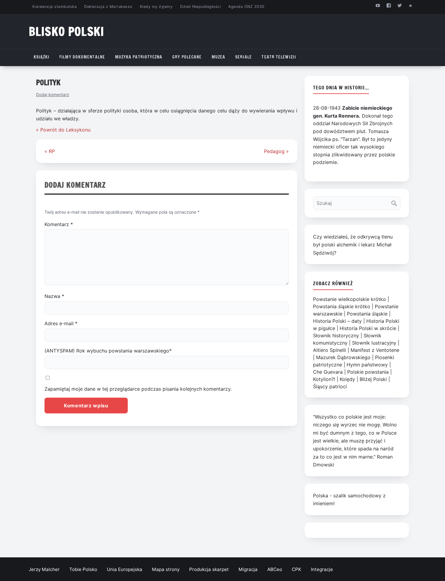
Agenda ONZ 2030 (246, 6)
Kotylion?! (324, 379)
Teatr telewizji (279, 57)
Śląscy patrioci (330, 386)
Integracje (322, 569)
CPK (296, 569)
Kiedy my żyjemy (156, 6)
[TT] (399, 5)
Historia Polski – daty (337, 321)
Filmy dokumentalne (82, 57)
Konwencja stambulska (54, 6)
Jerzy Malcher (44, 569)
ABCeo (274, 569)
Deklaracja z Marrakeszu (108, 6)
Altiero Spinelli (329, 350)
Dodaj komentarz (52, 94)
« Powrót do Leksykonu (63, 130)
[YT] (377, 5)
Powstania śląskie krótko (341, 306)
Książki (42, 57)
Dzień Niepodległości (200, 6)
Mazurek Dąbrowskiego (343, 357)
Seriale (243, 57)
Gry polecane (187, 57)
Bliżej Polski (373, 379)
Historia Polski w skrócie (368, 328)
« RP (49, 151)
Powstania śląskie (367, 314)
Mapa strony (166, 569)
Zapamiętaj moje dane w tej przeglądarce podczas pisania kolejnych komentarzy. (138, 389)
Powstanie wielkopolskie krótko (349, 299)
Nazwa (54, 296)
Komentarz (58, 224)
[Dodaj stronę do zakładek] (410, 5)
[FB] (388, 5)
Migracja (248, 569)
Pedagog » (276, 151)
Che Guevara (328, 372)
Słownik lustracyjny (374, 343)
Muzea (219, 57)
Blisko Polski (66, 31)
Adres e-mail (60, 323)
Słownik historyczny (336, 335)
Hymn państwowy (367, 365)
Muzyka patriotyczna (139, 57)
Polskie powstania (368, 372)
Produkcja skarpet (209, 569)
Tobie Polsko (83, 569)
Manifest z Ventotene (375, 350)
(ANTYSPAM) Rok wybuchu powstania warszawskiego (108, 351)
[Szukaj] (395, 201)
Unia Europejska (124, 569)
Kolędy (347, 379)
